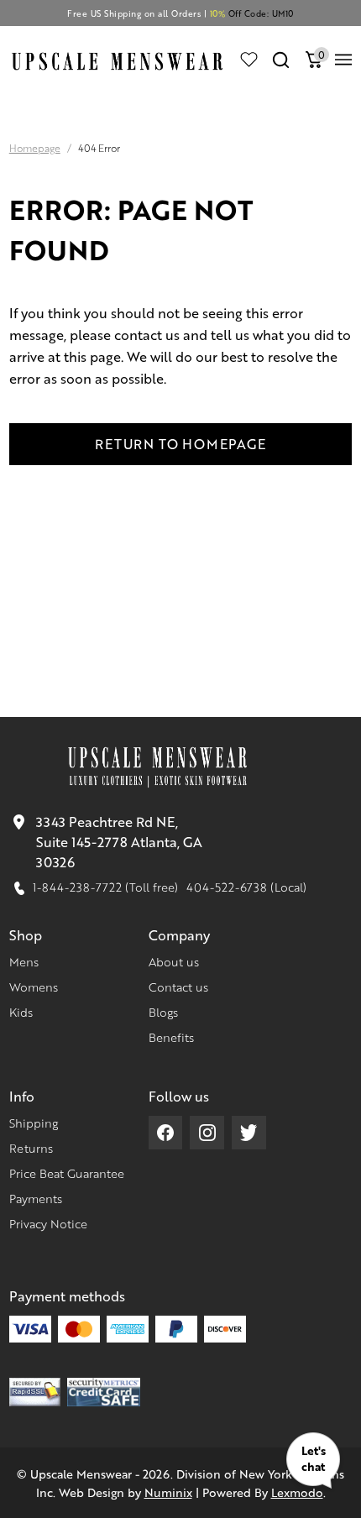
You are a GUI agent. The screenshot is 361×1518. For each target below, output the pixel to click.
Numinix (168, 1492)
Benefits (171, 1036)
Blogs (163, 1011)
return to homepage (180, 444)
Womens (33, 986)
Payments (35, 1198)
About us (174, 961)
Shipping (33, 1122)
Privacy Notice (48, 1223)
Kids (21, 1011)
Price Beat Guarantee (66, 1172)
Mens (24, 961)
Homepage (34, 148)
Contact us (178, 986)
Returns (31, 1147)
